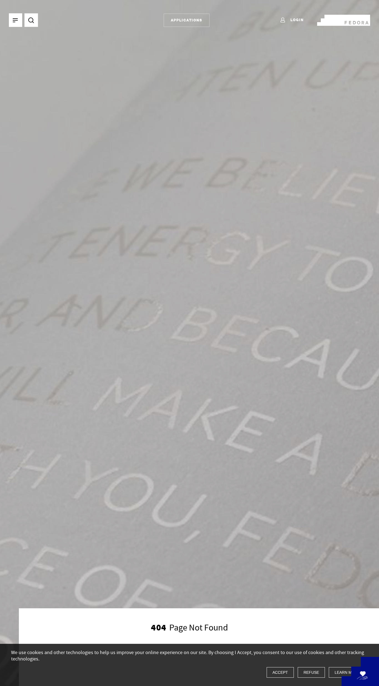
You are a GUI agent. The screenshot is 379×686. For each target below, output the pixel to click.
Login (296, 20)
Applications (186, 20)
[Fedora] (343, 19)
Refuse (311, 672)
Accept (280, 672)
